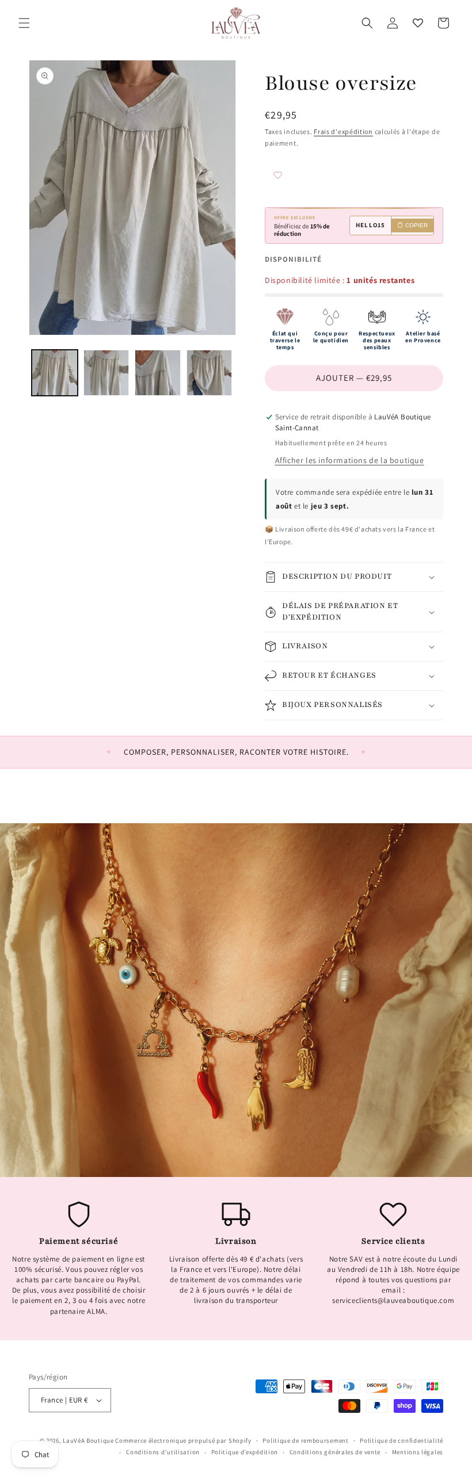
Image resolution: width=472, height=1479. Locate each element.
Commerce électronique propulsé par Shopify (183, 1440)
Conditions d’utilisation (163, 1452)
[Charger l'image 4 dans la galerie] (209, 373)
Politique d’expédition (244, 1452)
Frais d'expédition (343, 131)
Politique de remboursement (305, 1440)
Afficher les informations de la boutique (349, 460)
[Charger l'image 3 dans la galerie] (158, 373)
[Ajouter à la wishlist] (299, 177)
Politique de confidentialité (401, 1440)
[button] (24, 23)
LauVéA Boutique (88, 1440)
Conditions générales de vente (335, 1452)
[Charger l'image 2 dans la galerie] (106, 373)
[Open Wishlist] (418, 23)
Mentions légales (417, 1452)
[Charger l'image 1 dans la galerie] (55, 373)
